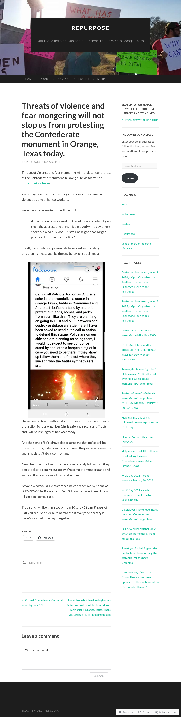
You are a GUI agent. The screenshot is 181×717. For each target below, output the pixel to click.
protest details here (35, 183)
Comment (98, 675)
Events (126, 204)
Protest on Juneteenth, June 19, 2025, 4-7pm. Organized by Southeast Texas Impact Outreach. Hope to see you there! (140, 311)
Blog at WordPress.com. (40, 710)
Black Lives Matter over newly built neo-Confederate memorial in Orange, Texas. (140, 514)
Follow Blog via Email (137, 134)
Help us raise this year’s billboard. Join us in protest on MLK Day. (140, 422)
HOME (29, 79)
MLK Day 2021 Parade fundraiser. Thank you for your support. (137, 494)
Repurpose (91, 28)
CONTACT (64, 79)
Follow (130, 178)
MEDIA (101, 79)
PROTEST (84, 79)
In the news (128, 214)
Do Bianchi (52, 162)
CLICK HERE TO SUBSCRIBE (140, 120)
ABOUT (45, 79)
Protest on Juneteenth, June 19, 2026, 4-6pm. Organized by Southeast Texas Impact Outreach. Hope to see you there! (140, 282)
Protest (126, 224)
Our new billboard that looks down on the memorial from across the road (139, 533)
